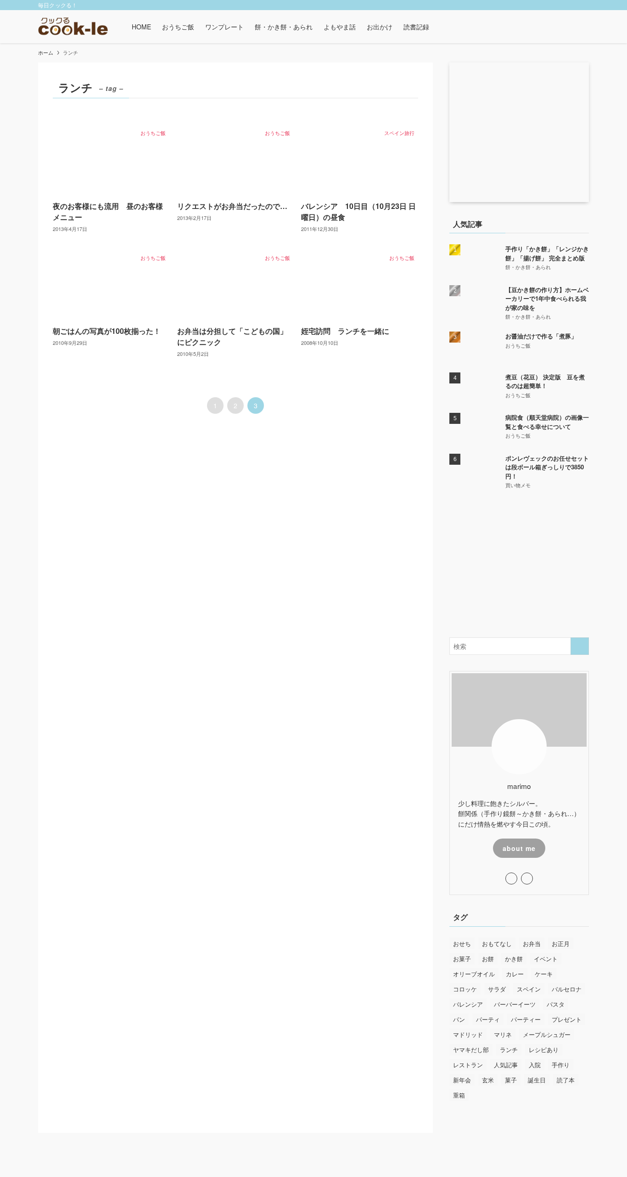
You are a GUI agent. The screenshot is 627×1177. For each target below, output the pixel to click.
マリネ (503, 1034)
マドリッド (468, 1034)
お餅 (488, 958)
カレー (515, 973)
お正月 (561, 943)
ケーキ (544, 973)
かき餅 (514, 958)
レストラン (468, 1064)
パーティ (488, 1019)
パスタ (556, 1004)
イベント (546, 958)
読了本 (566, 1080)
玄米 (488, 1080)
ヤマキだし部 (471, 1049)
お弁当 (532, 943)
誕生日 (537, 1080)
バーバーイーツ (515, 1004)
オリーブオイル (474, 973)
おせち (462, 943)
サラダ (497, 989)
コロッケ (465, 989)
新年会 (462, 1080)
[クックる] (73, 26)
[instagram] (559, 5)
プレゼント (567, 1019)
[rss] (571, 5)
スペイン (529, 989)
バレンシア (468, 1004)
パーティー (526, 1019)
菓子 (511, 1080)
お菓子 (462, 958)
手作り (561, 1064)
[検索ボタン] (440, 26)
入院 (535, 1064)
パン (459, 1019)
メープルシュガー (547, 1034)
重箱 (459, 1095)
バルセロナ (567, 989)
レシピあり (544, 1049)
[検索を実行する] (580, 646)
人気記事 (506, 1064)
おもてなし (497, 943)
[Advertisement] (519, 564)
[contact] (583, 5)
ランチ (509, 1049)
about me (519, 848)
